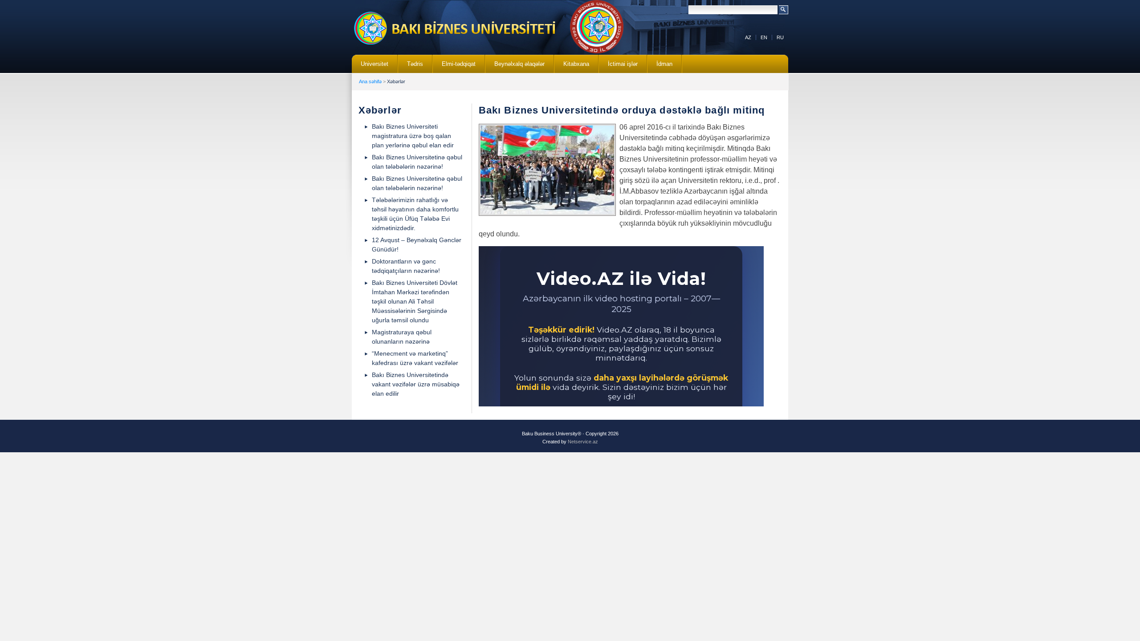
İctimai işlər (618, 67)
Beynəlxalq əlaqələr (515, 67)
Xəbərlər (396, 81)
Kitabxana (571, 67)
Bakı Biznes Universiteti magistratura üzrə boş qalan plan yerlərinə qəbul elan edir (413, 136)
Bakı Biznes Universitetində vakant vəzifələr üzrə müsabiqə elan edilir (416, 384)
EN (764, 37)
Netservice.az (583, 441)
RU (780, 37)
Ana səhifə (370, 81)
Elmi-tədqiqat (454, 67)
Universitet (370, 67)
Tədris (410, 67)
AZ (748, 37)
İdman (664, 64)
